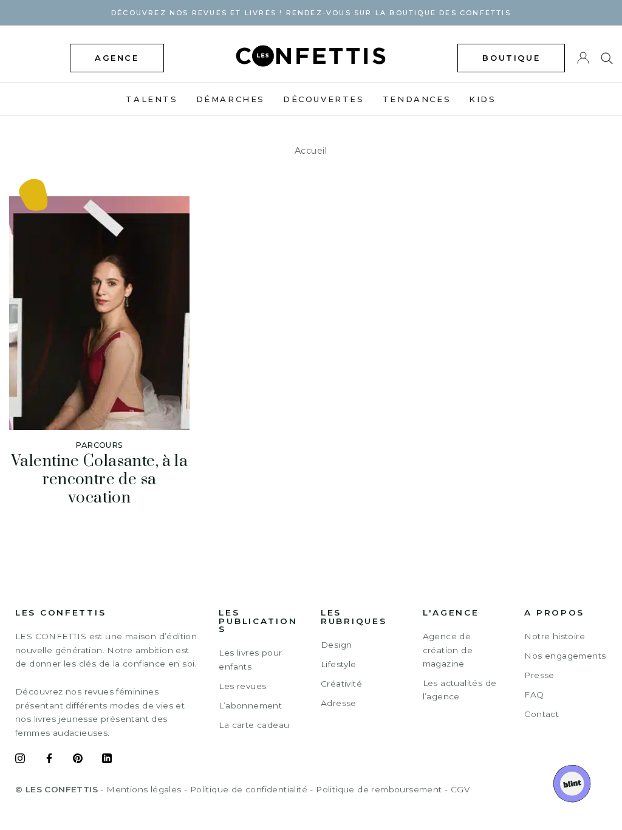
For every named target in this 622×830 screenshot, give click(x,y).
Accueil (311, 150)
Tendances (417, 99)
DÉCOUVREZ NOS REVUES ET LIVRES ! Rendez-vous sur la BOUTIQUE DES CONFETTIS (311, 13)
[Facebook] (49, 760)
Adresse (339, 703)
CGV (460, 789)
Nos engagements (565, 655)
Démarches (230, 99)
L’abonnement (250, 705)
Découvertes (323, 99)
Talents (151, 99)
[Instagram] (20, 760)
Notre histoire (554, 636)
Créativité (341, 683)
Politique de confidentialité (248, 789)
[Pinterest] (78, 760)
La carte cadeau (254, 725)
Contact (541, 714)
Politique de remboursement (379, 789)
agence (117, 58)
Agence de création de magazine (448, 649)
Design (336, 645)
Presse (539, 675)
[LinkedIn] (107, 760)
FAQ (534, 694)
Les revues (242, 686)
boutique (511, 58)
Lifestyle (339, 664)
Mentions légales (143, 789)
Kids (482, 99)
